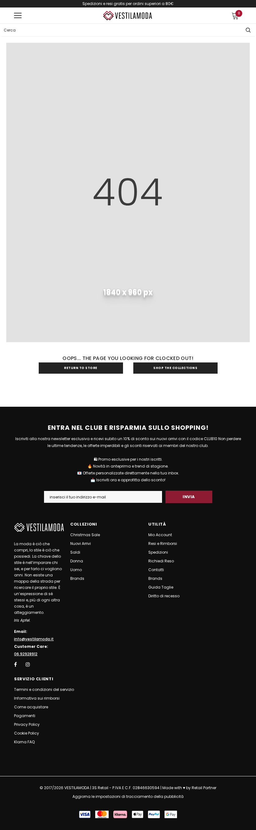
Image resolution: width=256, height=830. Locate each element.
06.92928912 (25, 654)
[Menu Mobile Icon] (18, 15)
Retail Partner (204, 787)
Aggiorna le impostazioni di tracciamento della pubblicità (128, 796)
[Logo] (128, 15)
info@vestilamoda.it (34, 639)
